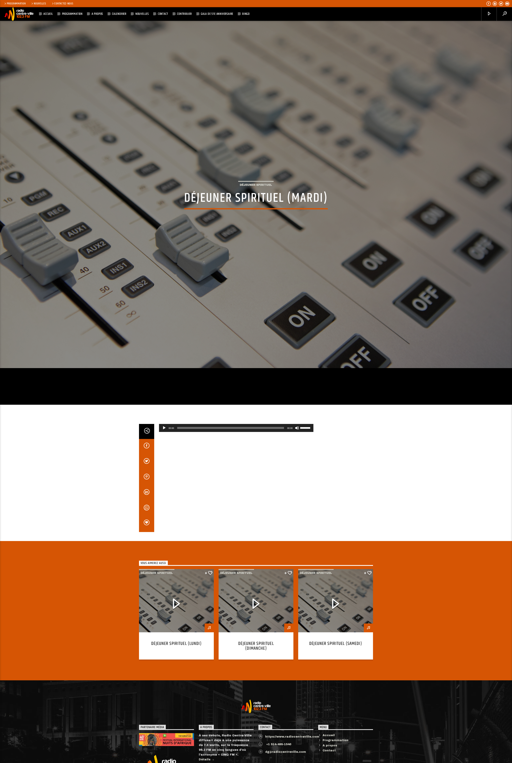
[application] (236, 462)
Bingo (246, 13)
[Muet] (297, 462)
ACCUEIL (48, 13)
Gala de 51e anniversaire (217, 13)
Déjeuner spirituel (256, 200)
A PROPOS (97, 13)
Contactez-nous (63, 3)
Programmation (16, 3)
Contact (163, 13)
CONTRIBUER (184, 13)
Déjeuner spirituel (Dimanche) (256, 680)
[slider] (305, 461)
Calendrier (119, 13)
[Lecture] (164, 462)
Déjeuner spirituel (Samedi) (335, 677)
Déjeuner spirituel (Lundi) (176, 677)
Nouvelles (40, 3)
